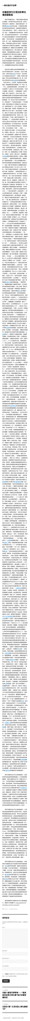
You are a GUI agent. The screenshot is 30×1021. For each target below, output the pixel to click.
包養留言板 (19, 588)
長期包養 (8, 26)
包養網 (15, 80)
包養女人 (6, 542)
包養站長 (7, 770)
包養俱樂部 (13, 406)
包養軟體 (23, 759)
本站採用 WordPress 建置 (18, 1018)
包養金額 (7, 653)
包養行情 (8, 282)
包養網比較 (24, 788)
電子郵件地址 (6, 958)
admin (6, 909)
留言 (3, 927)
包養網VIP (12, 660)
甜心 (19, 291)
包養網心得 (8, 722)
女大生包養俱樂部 (8, 616)
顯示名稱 (5, 950)
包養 (13, 74)
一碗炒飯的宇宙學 (9, 5)
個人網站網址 (5, 966)
